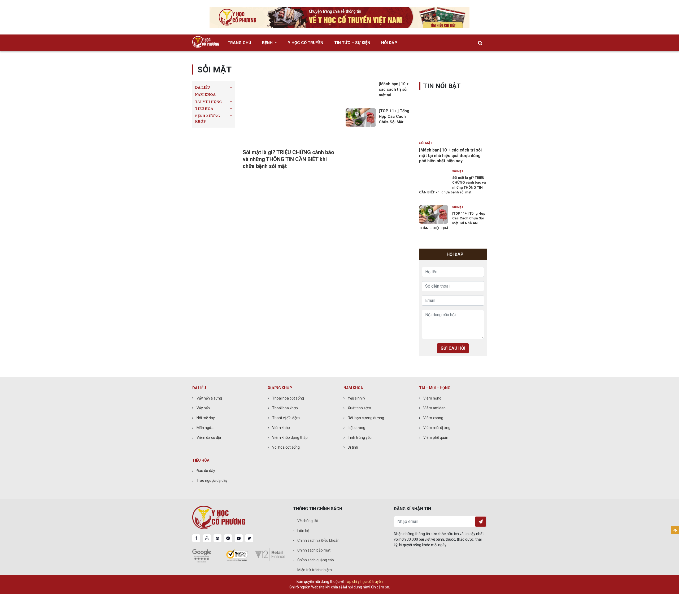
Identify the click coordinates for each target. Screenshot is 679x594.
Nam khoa (205, 94)
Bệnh (268, 42)
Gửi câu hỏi (453, 348)
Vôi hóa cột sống (286, 447)
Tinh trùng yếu (360, 437)
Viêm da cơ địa (209, 437)
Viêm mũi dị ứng (436, 428)
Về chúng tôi (307, 521)
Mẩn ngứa (205, 428)
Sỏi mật (425, 143)
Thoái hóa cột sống (288, 398)
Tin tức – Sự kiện (352, 42)
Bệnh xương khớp (207, 118)
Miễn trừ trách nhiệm (314, 570)
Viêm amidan (434, 408)
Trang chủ (239, 42)
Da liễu (202, 87)
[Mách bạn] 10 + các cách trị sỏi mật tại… (394, 89)
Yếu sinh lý (356, 398)
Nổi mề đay (206, 418)
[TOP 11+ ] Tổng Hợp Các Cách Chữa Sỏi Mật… (394, 116)
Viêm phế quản (435, 437)
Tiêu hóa (204, 108)
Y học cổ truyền (305, 42)
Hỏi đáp (389, 42)
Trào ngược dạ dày (212, 480)
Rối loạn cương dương (366, 418)
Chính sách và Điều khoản (318, 540)
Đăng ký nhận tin (480, 522)
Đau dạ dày (206, 471)
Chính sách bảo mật (313, 550)
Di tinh (353, 447)
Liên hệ (303, 530)
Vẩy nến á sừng (209, 398)
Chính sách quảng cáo (315, 560)
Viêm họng (432, 398)
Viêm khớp (281, 428)
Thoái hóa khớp (285, 408)
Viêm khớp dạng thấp (290, 437)
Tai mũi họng (208, 101)
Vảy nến (203, 408)
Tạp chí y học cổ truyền (364, 581)
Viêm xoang (433, 418)
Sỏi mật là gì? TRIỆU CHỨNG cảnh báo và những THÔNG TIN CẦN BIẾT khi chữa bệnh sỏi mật (288, 159)
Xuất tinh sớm (359, 408)
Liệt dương (356, 428)
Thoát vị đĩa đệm (286, 418)
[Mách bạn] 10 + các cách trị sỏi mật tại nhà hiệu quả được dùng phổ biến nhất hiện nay (450, 156)
